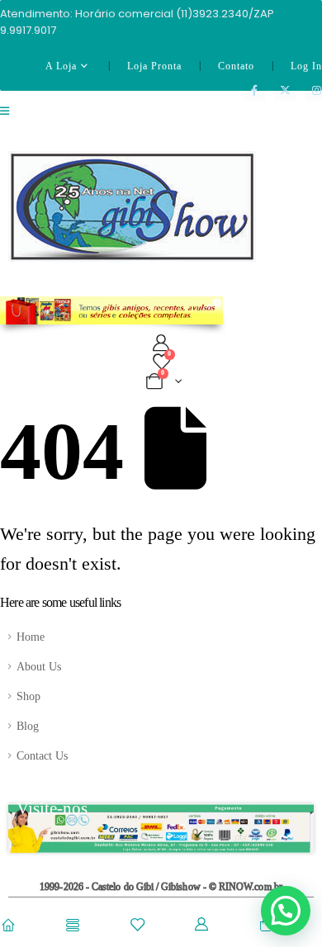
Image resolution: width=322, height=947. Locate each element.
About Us (39, 666)
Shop (28, 696)
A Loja (61, 66)
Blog (28, 725)
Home (31, 636)
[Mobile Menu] (10, 120)
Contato (236, 66)
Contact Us (42, 755)
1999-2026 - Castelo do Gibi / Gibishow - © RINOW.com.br (161, 887)
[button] (285, 910)
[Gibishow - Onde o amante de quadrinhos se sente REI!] (132, 206)
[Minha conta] (161, 343)
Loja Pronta (154, 66)
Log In (306, 66)
